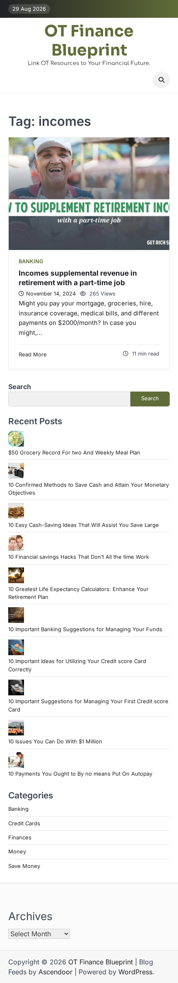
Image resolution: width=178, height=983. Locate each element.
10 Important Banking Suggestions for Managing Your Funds (85, 629)
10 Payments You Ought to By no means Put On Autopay (80, 774)
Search (19, 386)
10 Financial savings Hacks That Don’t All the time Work (78, 557)
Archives (30, 916)
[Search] (161, 80)
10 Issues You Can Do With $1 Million (55, 741)
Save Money (24, 866)
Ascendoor (55, 972)
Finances (19, 837)
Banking (31, 261)
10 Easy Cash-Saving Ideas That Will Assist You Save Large (83, 525)
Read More (33, 354)
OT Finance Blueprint (89, 41)
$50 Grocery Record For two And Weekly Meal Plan (74, 452)
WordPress (135, 972)
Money (17, 851)
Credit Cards (24, 823)
